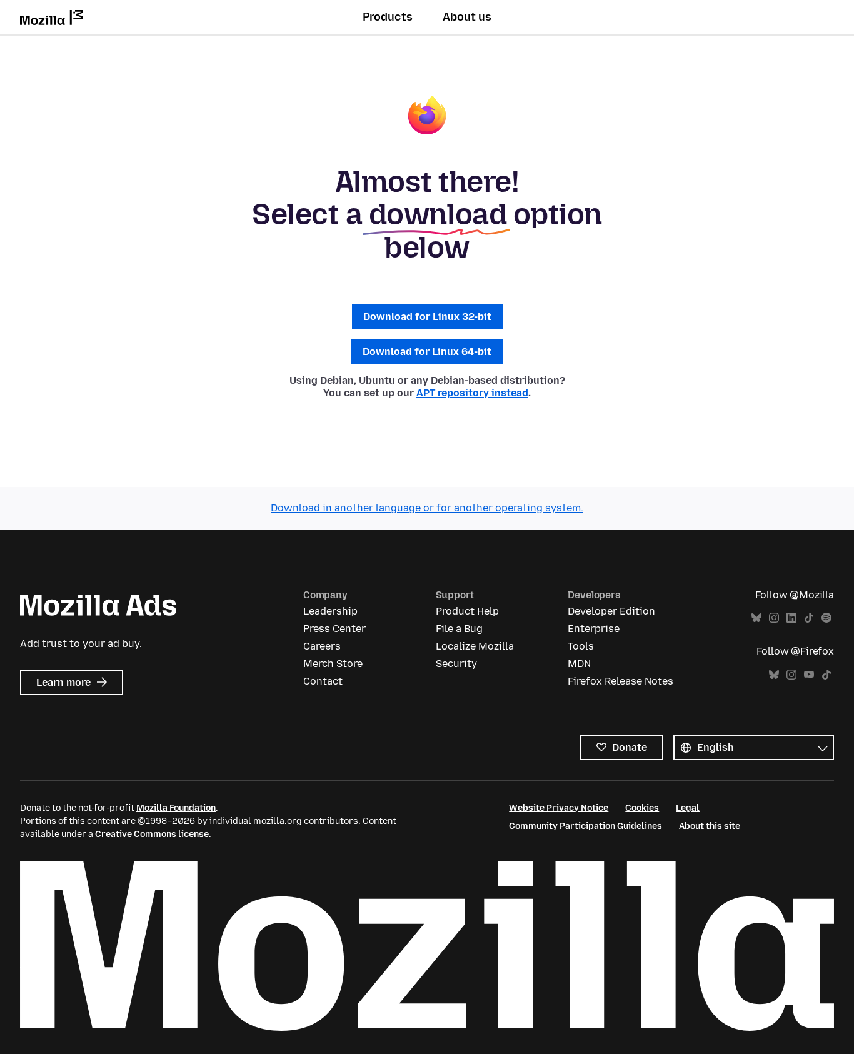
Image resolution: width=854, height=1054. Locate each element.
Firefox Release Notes (620, 681)
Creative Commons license (152, 834)
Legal (688, 808)
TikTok (808, 618)
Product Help (467, 611)
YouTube (808, 675)
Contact (323, 681)
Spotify (826, 618)
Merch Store (333, 664)
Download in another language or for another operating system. (427, 508)
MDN (579, 664)
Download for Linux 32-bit (427, 317)
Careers (322, 646)
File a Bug (459, 629)
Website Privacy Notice (558, 808)
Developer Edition (611, 611)
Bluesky (756, 618)
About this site (709, 826)
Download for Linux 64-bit (427, 352)
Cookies (642, 808)
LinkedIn (791, 618)
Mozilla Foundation (176, 808)
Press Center (334, 629)
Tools (581, 646)
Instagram (773, 618)
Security (456, 664)
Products (388, 17)
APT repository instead (472, 393)
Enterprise (594, 629)
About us (467, 17)
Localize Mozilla (475, 646)
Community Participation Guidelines (585, 826)
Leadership (330, 611)
